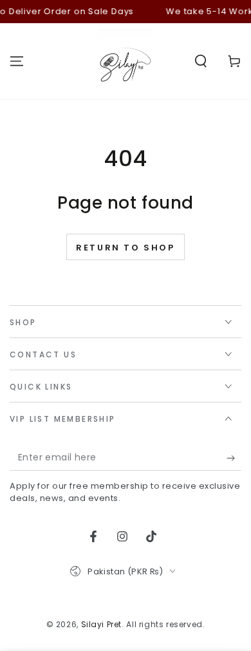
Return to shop (125, 247)
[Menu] (16, 61)
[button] (201, 61)
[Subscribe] (234, 458)
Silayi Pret (101, 624)
